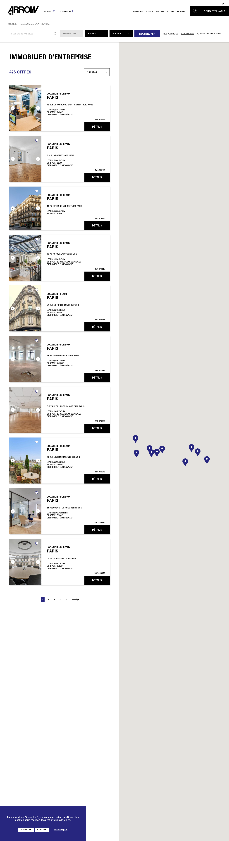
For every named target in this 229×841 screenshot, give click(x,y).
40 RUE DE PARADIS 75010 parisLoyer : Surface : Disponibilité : (76, 256)
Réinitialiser (187, 34)
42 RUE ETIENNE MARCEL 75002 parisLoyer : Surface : (76, 206)
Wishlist (181, 11)
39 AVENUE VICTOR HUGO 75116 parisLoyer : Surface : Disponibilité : (76, 509)
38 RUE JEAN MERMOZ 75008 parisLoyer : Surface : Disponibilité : (76, 459)
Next (38, 108)
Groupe (160, 11)
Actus (170, 11)
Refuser (42, 829)
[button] (197, 452)
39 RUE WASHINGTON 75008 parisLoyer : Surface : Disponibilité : (76, 357)
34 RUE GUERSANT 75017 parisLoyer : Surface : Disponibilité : (76, 560)
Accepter (26, 829)
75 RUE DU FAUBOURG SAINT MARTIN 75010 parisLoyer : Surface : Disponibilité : (76, 106)
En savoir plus (60, 829)
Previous (13, 108)
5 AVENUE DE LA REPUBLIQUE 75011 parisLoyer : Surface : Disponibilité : (76, 408)
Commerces (66, 11)
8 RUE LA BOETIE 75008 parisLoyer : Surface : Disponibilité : (76, 157)
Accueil (12, 23)
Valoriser (138, 11)
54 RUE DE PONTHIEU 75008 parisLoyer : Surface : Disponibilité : (76, 306)
